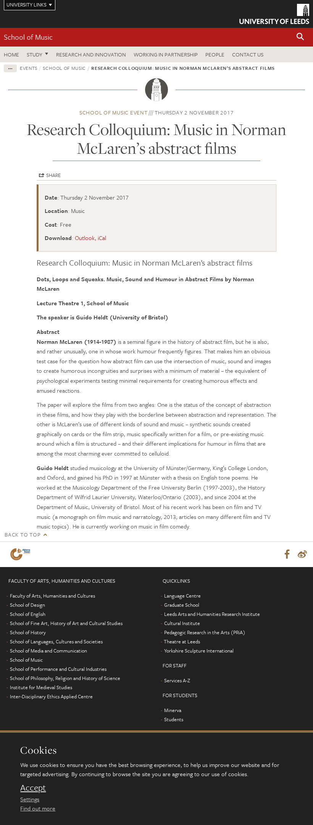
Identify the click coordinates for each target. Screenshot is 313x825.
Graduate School (181, 605)
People (214, 54)
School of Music (28, 37)
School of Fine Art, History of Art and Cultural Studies (66, 623)
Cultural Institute (182, 623)
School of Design (27, 605)
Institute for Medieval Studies (41, 687)
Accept (33, 787)
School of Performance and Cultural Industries (58, 669)
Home (11, 54)
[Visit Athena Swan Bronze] (21, 554)
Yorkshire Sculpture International (199, 650)
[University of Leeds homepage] (274, 14)
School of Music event (113, 112)
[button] (300, 37)
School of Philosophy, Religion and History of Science (65, 678)
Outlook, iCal (90, 238)
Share (53, 175)
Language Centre (182, 595)
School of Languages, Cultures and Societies (56, 641)
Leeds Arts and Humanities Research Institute (212, 614)
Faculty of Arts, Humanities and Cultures (52, 595)
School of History (28, 632)
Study (34, 54)
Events (28, 67)
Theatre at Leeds (182, 641)
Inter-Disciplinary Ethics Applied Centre (51, 696)
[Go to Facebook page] (287, 554)
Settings (29, 799)
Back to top (22, 534)
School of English (27, 614)
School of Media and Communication (48, 650)
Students (173, 719)
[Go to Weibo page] (302, 554)
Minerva (172, 710)
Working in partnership (166, 54)
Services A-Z (177, 680)
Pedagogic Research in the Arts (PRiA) (204, 632)
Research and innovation (91, 54)
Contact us (247, 54)
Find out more (37, 808)
